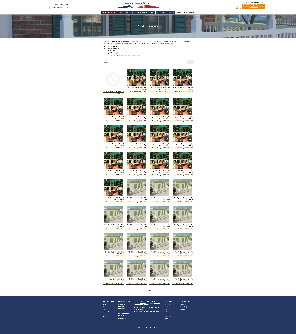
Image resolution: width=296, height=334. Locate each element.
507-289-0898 (249, 5)
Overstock (167, 304)
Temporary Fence (165, 12)
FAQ (166, 309)
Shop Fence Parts (127, 12)
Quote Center (109, 12)
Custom (105, 316)
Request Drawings (123, 318)
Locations (191, 12)
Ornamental (106, 307)
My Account (254, 7)
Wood (104, 309)
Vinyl (104, 304)
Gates (104, 313)
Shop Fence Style (146, 12)
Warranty (167, 318)
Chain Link (106, 311)
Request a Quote (123, 308)
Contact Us (260, 5)
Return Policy (168, 316)
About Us (178, 12)
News (166, 311)
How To (185, 12)
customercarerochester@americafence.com (147, 311)
